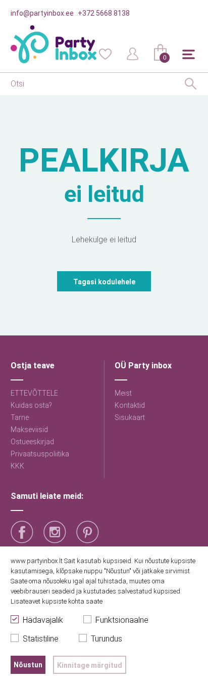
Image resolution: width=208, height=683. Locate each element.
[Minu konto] (132, 53)
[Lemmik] (105, 53)
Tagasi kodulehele (104, 282)
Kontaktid (130, 405)
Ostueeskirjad (32, 442)
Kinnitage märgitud (89, 665)
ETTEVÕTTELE (34, 393)
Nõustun (28, 665)
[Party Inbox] (53, 44)
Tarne (20, 417)
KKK (17, 466)
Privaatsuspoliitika (40, 454)
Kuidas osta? (31, 405)
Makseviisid (29, 429)
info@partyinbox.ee (42, 13)
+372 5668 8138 (104, 13)
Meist (123, 393)
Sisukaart (130, 417)
